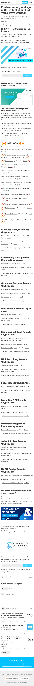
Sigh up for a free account (11, 136)
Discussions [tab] (13, 608)
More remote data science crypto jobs (13, 324)
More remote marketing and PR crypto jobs (15, 416)
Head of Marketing (10, 194)
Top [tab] (3, 608)
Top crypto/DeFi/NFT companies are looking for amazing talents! (12, 614)
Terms (21, 674)
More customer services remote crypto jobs (15, 301)
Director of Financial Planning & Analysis (13, 236)
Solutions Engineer (10, 220)
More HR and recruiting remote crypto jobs (15, 375)
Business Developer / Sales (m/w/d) (11, 453)
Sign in (30, 2)
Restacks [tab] (11, 588)
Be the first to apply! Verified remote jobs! (12, 617)
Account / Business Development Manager (13, 448)
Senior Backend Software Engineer (15, 165)
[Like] (2, 25)
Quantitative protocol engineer (14, 183)
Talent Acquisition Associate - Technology (13, 369)
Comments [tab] (5, 588)
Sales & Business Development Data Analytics (14, 318)
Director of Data (6, 315)
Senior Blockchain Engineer (13, 189)
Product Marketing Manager (9, 412)
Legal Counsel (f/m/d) (7, 387)
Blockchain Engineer (11, 214)
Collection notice (28, 674)
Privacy (16, 674)
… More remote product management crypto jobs (15, 434)
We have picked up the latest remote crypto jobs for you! (13, 643)
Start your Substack (12, 678)
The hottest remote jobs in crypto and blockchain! (12, 626)
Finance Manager (10, 161)
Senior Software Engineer (12, 177)
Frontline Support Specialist (9, 289)
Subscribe (24, 2)
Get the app (25, 678)
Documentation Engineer (9, 344)
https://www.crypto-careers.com (14, 531)
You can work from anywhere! (9, 629)
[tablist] (8, 588)
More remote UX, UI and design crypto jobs (15, 483)
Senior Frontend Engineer (9, 348)
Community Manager (11, 198)
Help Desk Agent (6, 297)
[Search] (31, 608)
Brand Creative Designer (8, 479)
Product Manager (10, 208)
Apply (23, 157)
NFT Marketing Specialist (12, 171)
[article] (17, 617)
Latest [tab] (7, 608)
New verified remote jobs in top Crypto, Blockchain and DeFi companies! (11, 639)
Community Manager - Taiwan (10, 268)
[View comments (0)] (6, 25)
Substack (9, 682)
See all (4, 652)
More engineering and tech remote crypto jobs (16, 352)
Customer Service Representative (11, 293)
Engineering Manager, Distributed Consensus (14, 338)
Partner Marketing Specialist (9, 406)
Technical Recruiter (7, 366)
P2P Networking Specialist (9, 475)
